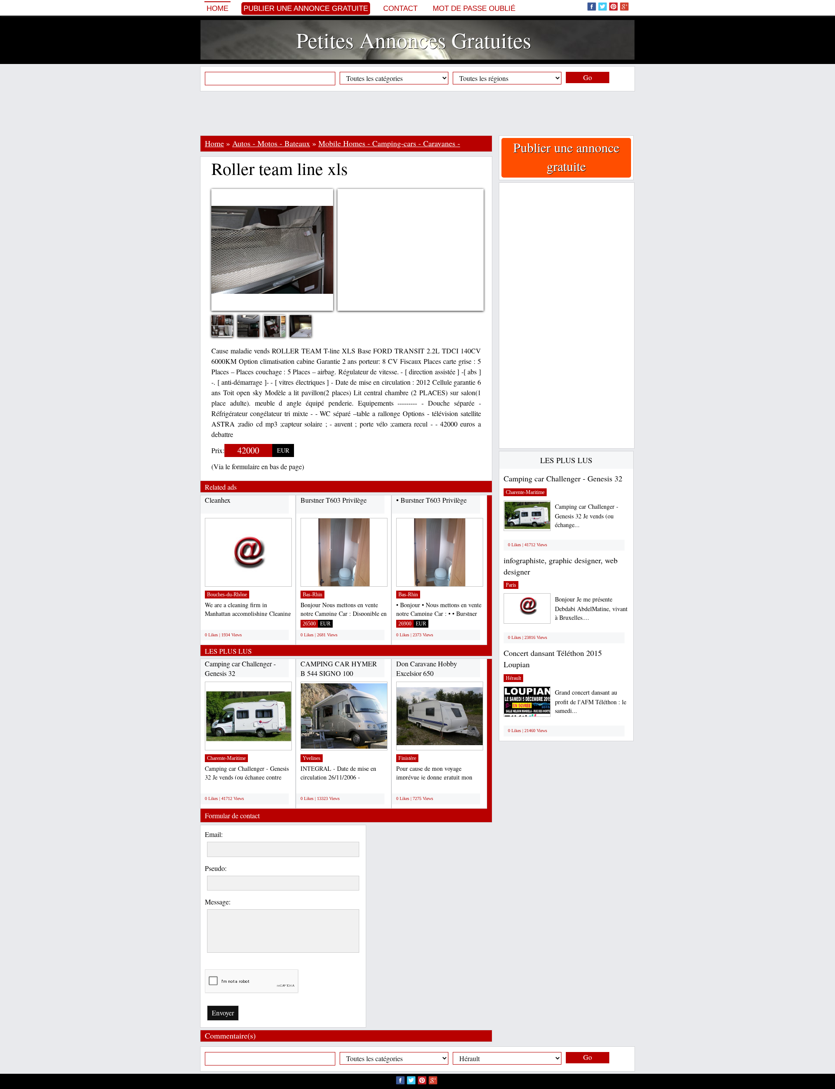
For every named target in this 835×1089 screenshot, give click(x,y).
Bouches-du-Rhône (227, 595)
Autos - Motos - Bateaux (271, 143)
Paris (511, 585)
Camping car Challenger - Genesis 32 (563, 478)
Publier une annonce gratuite (306, 8)
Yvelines (312, 758)
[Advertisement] (417, 113)
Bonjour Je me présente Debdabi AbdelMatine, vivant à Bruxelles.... (591, 608)
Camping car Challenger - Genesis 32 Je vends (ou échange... (586, 515)
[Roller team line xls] (228, 329)
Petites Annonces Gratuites (413, 39)
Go (587, 77)
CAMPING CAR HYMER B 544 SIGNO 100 (339, 668)
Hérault (513, 678)
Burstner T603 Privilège (334, 499)
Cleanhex (217, 499)
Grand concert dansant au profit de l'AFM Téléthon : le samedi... (590, 701)
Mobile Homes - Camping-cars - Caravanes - (389, 143)
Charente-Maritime (226, 758)
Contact (400, 8)
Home (217, 8)
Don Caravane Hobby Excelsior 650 (426, 668)
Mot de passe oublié (474, 8)
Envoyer (223, 1012)
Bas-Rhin (312, 595)
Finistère (407, 758)
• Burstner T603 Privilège (431, 499)
